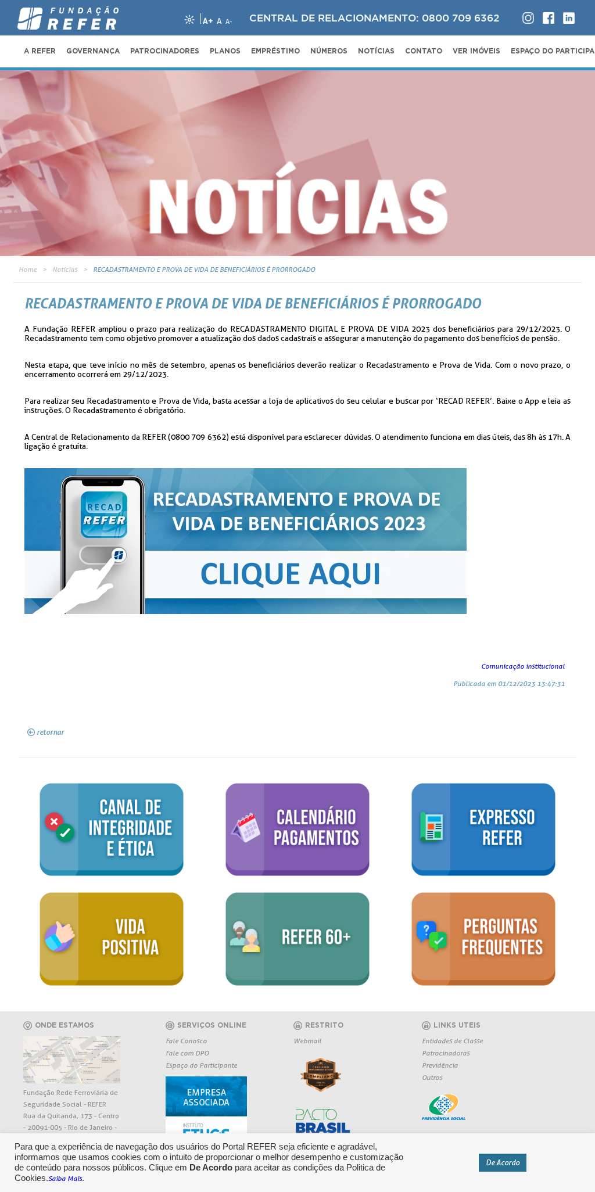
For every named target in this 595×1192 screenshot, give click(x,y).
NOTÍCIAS (376, 51)
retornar (50, 732)
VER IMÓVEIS (476, 51)
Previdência (440, 1065)
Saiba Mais (65, 1178)
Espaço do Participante (201, 1065)
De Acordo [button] (502, 1162)
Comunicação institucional (523, 666)
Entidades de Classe (452, 1040)
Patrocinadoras (445, 1053)
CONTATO (423, 51)
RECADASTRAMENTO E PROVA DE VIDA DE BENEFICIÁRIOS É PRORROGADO (204, 269)
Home (28, 269)
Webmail (307, 1040)
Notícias (64, 269)
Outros (432, 1077)
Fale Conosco (186, 1040)
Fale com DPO (187, 1053)
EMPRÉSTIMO (275, 51)
